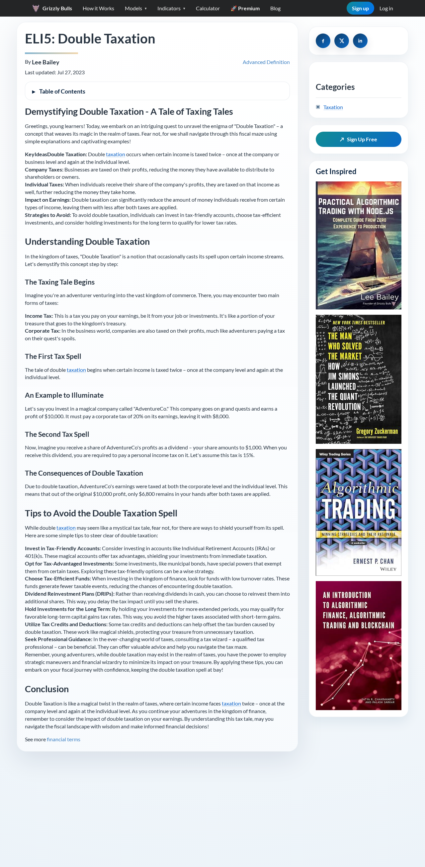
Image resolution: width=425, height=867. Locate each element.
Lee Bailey (45, 62)
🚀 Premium (245, 8)
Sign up (360, 8)
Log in (386, 8)
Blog (275, 8)
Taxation (333, 107)
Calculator (208, 8)
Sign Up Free (359, 139)
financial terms (63, 739)
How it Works (98, 8)
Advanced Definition (266, 62)
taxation (115, 154)
